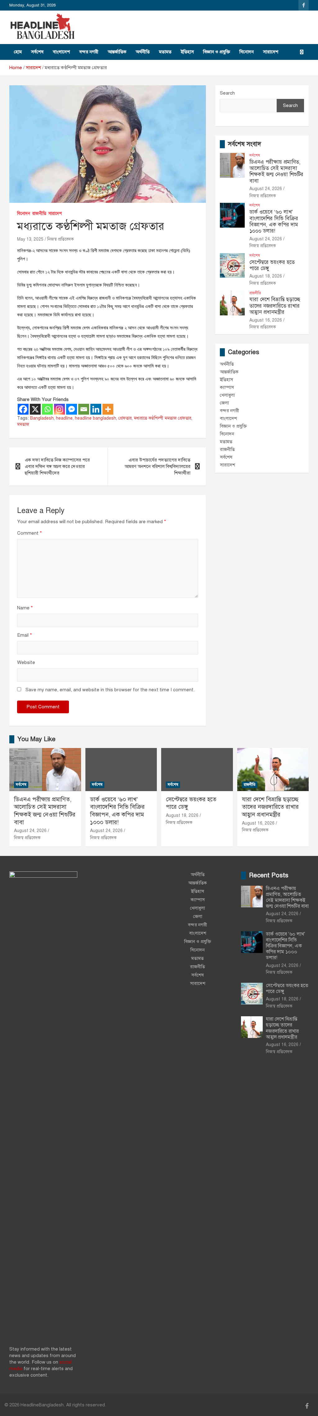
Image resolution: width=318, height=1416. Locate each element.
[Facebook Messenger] (71, 409)
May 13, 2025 (30, 239)
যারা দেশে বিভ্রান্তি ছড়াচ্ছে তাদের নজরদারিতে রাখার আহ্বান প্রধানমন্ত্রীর (274, 305)
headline (64, 418)
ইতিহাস (187, 52)
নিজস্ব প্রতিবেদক (60, 239)
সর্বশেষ (37, 52)
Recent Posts (268, 875)
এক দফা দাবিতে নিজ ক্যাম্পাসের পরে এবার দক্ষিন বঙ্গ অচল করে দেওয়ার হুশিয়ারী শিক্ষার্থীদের (57, 466)
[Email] (83, 409)
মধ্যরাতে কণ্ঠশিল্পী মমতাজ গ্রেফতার (162, 418)
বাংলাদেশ (61, 52)
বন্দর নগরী (88, 52)
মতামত (165, 52)
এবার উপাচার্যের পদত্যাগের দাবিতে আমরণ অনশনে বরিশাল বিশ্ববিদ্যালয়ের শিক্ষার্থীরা (157, 466)
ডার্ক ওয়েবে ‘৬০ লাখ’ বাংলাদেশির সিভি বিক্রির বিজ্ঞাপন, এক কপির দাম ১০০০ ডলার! (273, 221)
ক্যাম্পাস (227, 387)
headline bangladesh (95, 418)
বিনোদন (246, 52)
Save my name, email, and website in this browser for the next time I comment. (110, 689)
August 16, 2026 (265, 320)
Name (25, 608)
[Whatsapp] (47, 409)
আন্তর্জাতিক (117, 52)
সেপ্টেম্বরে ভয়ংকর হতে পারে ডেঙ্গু (272, 265)
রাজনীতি (39, 213)
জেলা (224, 403)
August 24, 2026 (265, 188)
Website (26, 662)
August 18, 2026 (265, 276)
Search (227, 93)
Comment (29, 533)
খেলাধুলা (227, 395)
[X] (35, 409)
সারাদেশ (270, 52)
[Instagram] (59, 409)
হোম (18, 52)
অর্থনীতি (143, 52)
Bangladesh (42, 418)
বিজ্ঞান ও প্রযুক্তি (216, 52)
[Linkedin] (95, 409)
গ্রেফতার (125, 418)
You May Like (36, 739)
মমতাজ (23, 424)
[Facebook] (23, 409)
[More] (107, 409)
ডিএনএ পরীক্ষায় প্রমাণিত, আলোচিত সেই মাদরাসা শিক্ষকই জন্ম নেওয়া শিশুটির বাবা (276, 171)
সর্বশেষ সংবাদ (244, 144)
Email (24, 635)
